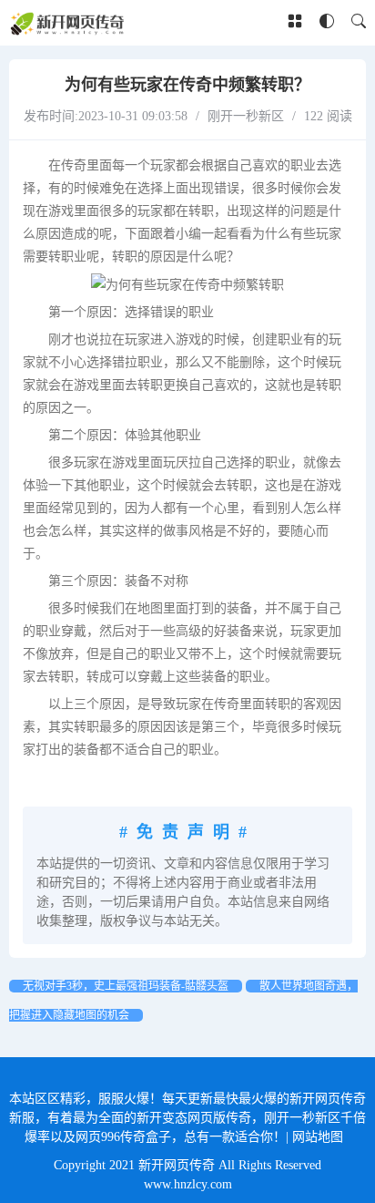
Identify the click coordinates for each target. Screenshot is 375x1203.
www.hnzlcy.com (188, 1184)
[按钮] (295, 23)
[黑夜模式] (326, 22)
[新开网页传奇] (68, 23)
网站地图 (317, 1137)
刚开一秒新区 (246, 116)
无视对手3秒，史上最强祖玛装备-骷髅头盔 (125, 986)
